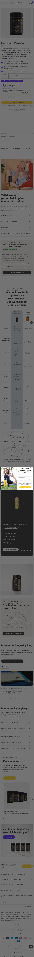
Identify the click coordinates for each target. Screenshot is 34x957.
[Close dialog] (31, 468)
